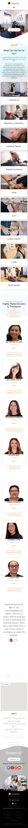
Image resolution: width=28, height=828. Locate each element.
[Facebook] (8, 767)
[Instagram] (15, 767)
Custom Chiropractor (14, 3)
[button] (2, 638)
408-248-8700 (15, 742)
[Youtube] (19, 767)
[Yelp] (12, 767)
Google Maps (18, 808)
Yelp (24, 808)
